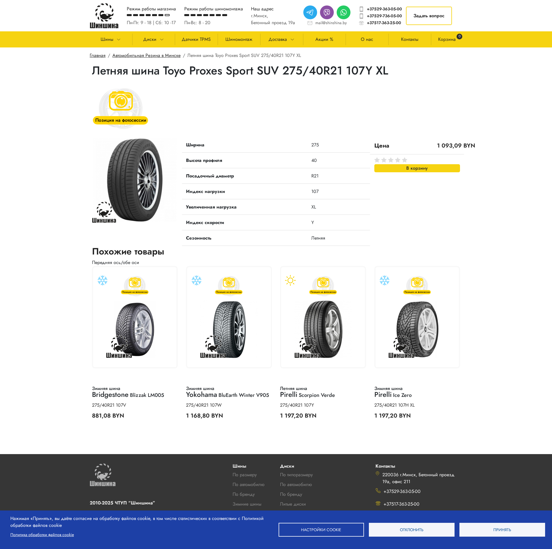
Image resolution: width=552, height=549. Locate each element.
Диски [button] (149, 39)
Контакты (409, 39)
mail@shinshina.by (331, 23)
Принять (502, 530)
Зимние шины (247, 504)
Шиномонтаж (238, 39)
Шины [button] (107, 39)
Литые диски (293, 504)
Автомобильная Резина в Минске (146, 55)
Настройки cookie (321, 530)
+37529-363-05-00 (384, 9)
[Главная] (104, 15)
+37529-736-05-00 (384, 16)
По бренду (291, 494)
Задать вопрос (428, 15)
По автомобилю (248, 484)
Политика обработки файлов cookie (42, 534)
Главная (98, 55)
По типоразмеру (296, 474)
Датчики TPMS (196, 39)
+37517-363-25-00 (384, 23)
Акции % (324, 39)
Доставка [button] (278, 39)
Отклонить (411, 530)
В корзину (417, 168)
